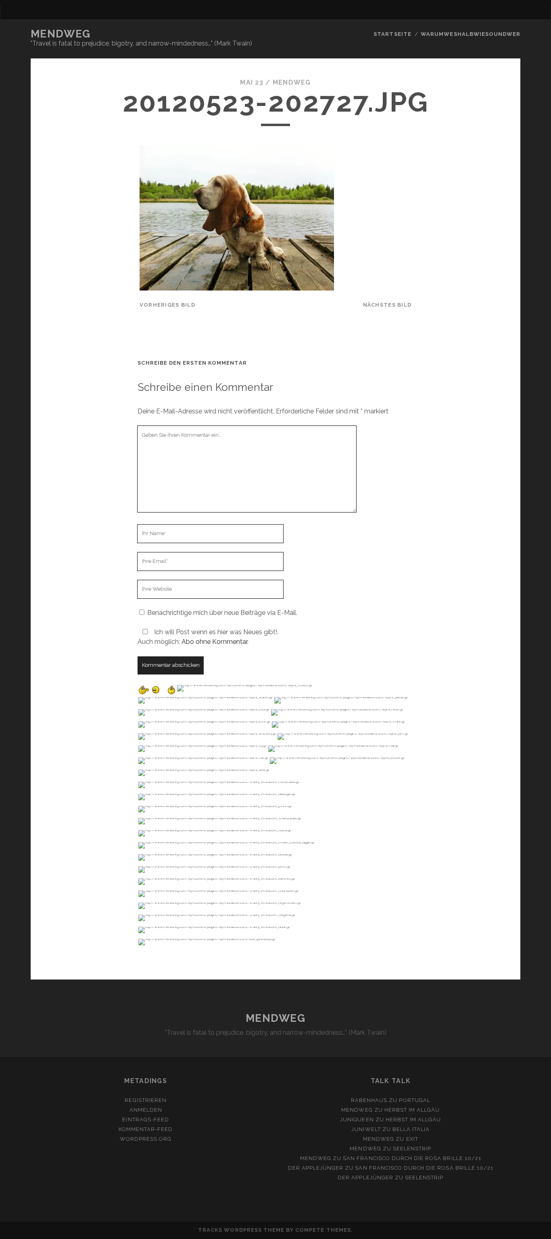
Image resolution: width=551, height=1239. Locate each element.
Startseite (392, 34)
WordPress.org (146, 1139)
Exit (412, 1139)
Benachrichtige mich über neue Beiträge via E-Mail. (222, 612)
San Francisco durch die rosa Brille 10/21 (412, 1158)
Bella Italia (411, 1129)
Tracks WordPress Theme (241, 1230)
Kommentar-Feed (146, 1129)
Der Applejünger (316, 1168)
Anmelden (145, 1110)
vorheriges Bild (167, 305)
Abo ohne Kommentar (214, 641)
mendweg (292, 82)
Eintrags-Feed (145, 1120)
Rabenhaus (369, 1100)
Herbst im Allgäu (412, 1110)
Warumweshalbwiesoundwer (470, 34)
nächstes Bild (387, 305)
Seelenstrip (412, 1149)
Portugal (414, 1100)
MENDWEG (61, 34)
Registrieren (146, 1100)
